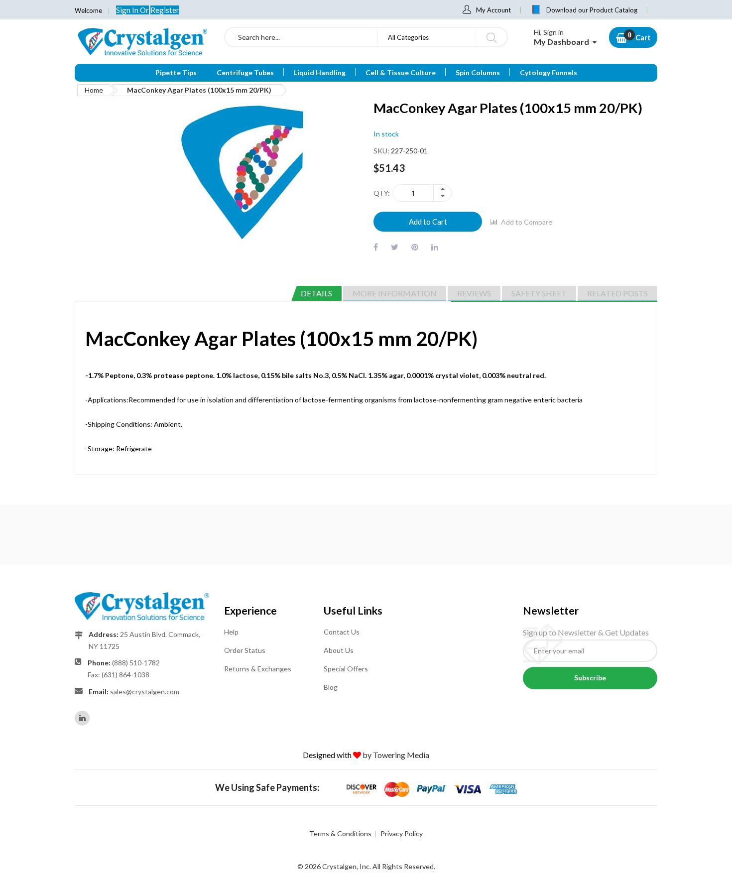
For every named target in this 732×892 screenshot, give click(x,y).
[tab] (316, 293)
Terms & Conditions (340, 833)
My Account (493, 10)
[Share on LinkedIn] (434, 247)
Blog (331, 687)
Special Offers (346, 668)
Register (164, 9)
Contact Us (342, 632)
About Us (339, 650)
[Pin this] (414, 247)
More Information (395, 293)
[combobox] (301, 37)
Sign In (128, 9)
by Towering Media (396, 755)
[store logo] (142, 41)
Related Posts (617, 293)
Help (231, 632)
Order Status (244, 650)
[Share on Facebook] (375, 247)
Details (316, 293)
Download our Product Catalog (591, 10)
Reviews (474, 293)
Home (94, 90)
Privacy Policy (401, 833)
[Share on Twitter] (394, 247)
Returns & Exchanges (257, 668)
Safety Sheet (539, 293)
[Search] (491, 37)
